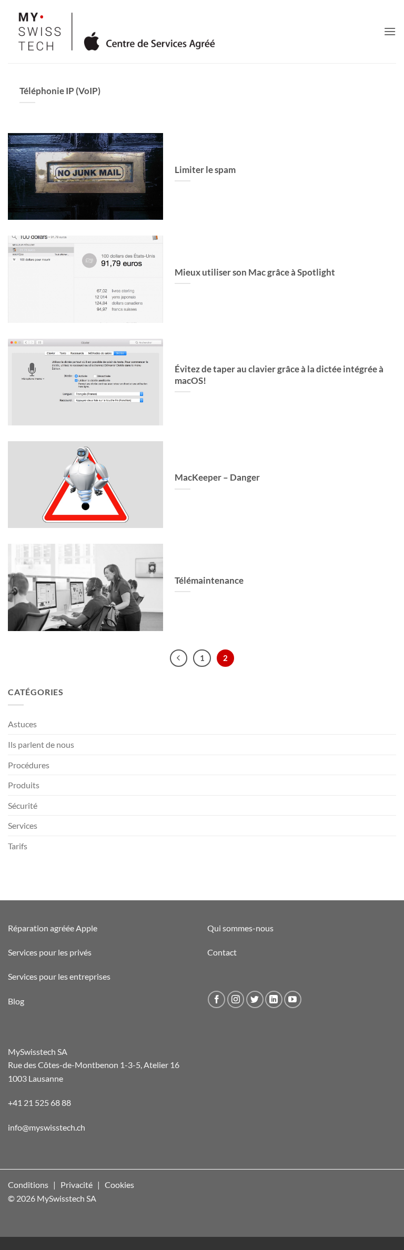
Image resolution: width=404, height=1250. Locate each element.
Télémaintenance (209, 580)
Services (22, 825)
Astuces (22, 724)
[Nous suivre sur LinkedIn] (273, 999)
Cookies (119, 1185)
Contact (222, 952)
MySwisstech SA (37, 1051)
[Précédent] (179, 658)
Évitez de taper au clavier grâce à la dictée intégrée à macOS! (279, 375)
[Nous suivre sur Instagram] (236, 999)
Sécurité (22, 805)
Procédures (28, 765)
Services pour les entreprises (59, 976)
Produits (23, 785)
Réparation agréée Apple (52, 928)
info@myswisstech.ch (46, 1127)
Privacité (76, 1185)
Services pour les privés (50, 952)
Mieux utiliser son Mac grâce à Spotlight (255, 272)
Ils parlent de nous (41, 744)
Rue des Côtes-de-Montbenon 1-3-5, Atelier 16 (93, 1065)
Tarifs (17, 846)
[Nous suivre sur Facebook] (216, 999)
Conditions (28, 1185)
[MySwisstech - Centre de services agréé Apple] (150, 31)
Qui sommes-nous (240, 928)
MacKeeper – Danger (217, 477)
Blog (16, 1001)
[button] (389, 31)
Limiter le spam (205, 170)
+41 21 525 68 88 (39, 1102)
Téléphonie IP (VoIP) (59, 91)
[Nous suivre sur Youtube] (292, 999)
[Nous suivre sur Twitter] (255, 999)
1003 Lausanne (35, 1078)
